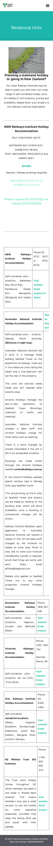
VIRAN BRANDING (34, 842)
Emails (26, 166)
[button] (47, 5)
